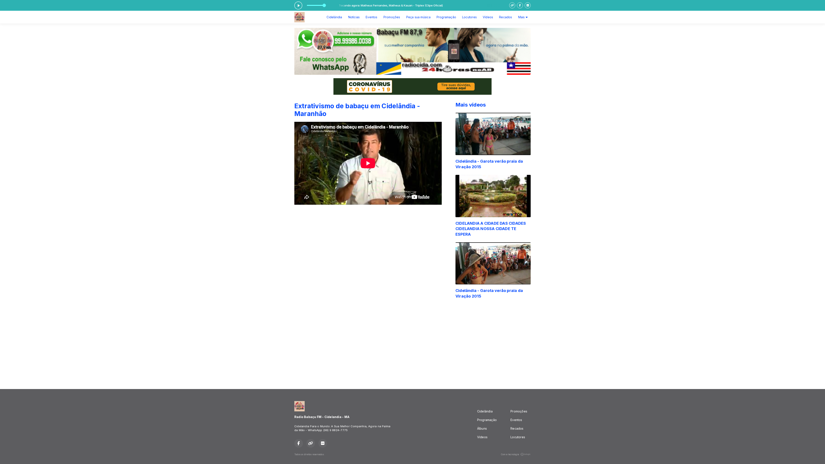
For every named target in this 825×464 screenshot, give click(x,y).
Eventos (371, 17)
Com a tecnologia (510, 454)
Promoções (391, 17)
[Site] (512, 5)
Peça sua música (418, 17)
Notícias (354, 17)
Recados (505, 17)
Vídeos (488, 17)
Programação (446, 17)
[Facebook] (520, 5)
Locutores (469, 17)
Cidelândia (334, 17)
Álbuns (482, 428)
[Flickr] (528, 5)
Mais (522, 17)
